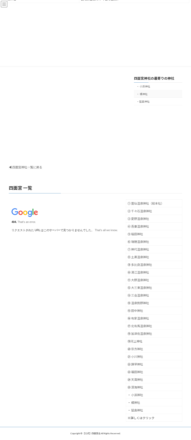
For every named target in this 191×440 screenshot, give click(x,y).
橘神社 (135, 402)
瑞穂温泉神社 (140, 241)
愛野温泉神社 (140, 218)
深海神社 (137, 387)
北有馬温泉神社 (141, 326)
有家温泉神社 (140, 318)
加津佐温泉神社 (141, 333)
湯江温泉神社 (140, 272)
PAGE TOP (183, 423)
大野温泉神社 (140, 280)
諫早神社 (137, 364)
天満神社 (137, 379)
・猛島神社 (143, 101)
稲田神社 (137, 234)
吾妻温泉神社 (140, 226)
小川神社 (137, 356)
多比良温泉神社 (141, 264)
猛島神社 (137, 410)
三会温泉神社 (140, 295)
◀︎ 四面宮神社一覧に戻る (25, 167)
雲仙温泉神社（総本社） (147, 203)
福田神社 (137, 372)
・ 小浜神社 (143, 86)
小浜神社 (137, 395)
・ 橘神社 (142, 94)
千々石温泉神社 (141, 211)
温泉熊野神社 (140, 303)
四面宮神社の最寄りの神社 (154, 78)
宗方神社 (137, 349)
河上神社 (137, 341)
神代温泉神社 (140, 249)
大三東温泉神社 (141, 287)
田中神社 (137, 310)
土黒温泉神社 (140, 257)
